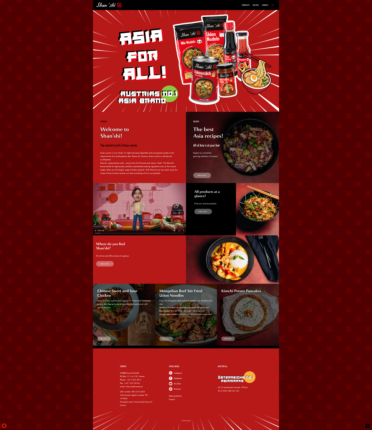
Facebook (178, 378)
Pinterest (177, 389)
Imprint (172, 399)
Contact (265, 5)
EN (272, 5)
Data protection (175, 396)
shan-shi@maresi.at (134, 386)
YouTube (177, 383)
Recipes (256, 5)
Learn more (201, 175)
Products (246, 5)
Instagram (178, 373)
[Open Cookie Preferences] (4, 427)
